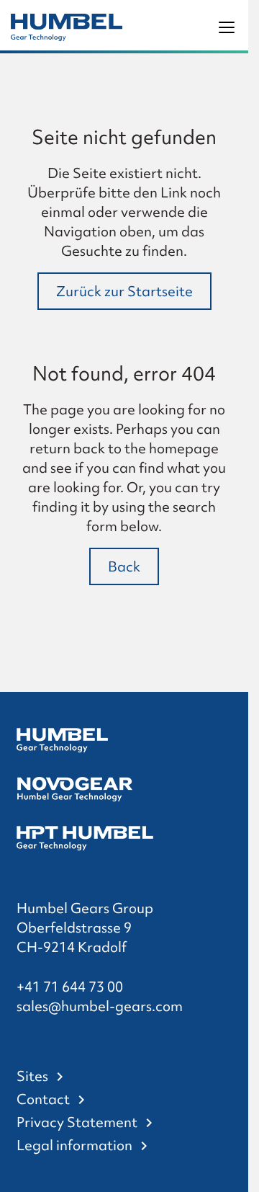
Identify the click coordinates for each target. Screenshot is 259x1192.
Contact (43, 1099)
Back (124, 566)
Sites (32, 1076)
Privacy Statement (77, 1122)
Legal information (74, 1145)
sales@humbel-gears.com (100, 1006)
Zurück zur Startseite (124, 291)
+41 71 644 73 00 (70, 986)
